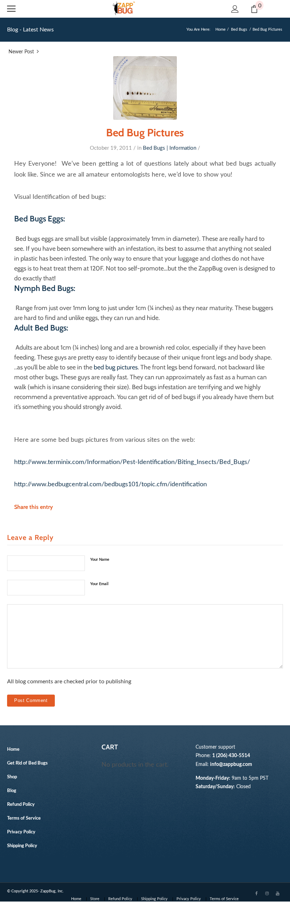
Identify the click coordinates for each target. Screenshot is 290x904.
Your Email (99, 584)
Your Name (99, 559)
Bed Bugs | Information (169, 148)
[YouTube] (277, 893)
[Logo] (123, 8)
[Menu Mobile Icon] (11, 9)
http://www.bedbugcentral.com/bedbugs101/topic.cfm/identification (110, 484)
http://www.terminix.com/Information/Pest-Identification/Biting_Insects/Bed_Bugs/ (132, 462)
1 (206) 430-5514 (231, 755)
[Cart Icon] (254, 9)
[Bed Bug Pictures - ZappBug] (145, 88)
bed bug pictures (116, 367)
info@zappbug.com (231, 764)
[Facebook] (256, 893)
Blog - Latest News (30, 29)
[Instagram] (267, 893)
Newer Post (21, 51)
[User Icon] (235, 9)
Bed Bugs (239, 29)
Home (220, 29)
